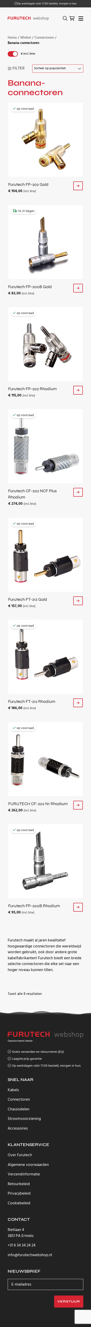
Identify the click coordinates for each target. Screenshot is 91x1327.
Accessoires (18, 1128)
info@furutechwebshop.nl (30, 1255)
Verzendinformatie (24, 1174)
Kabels (13, 1090)
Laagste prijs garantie (27, 1059)
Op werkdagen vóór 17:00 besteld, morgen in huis (46, 1065)
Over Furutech (20, 1155)
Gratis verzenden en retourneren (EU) (47, 4)
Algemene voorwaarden (28, 1165)
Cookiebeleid (19, 1203)
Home (12, 37)
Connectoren (44, 37)
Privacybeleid (19, 1193)
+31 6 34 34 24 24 (21, 1246)
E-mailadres (21, 1284)
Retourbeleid (19, 1184)
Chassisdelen (18, 1109)
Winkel (25, 37)
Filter (18, 68)
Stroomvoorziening (24, 1119)
